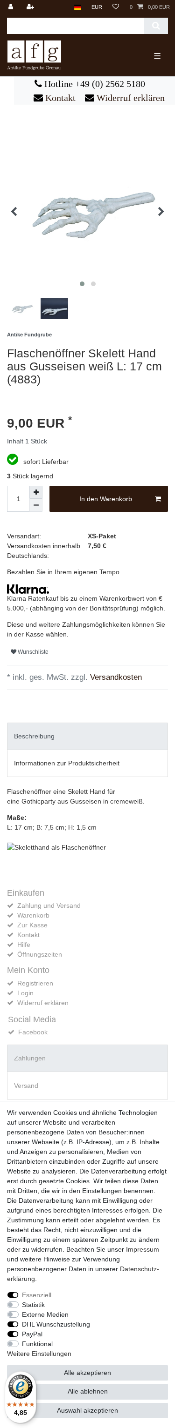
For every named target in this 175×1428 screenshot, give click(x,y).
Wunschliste (32, 652)
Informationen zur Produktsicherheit (66, 763)
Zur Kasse (32, 925)
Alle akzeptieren (87, 1372)
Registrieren (35, 983)
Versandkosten (115, 677)
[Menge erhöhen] (35, 492)
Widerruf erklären (129, 97)
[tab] (87, 736)
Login (25, 993)
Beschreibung (34, 736)
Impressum (142, 1249)
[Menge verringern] (35, 505)
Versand (26, 1085)
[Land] (77, 7)
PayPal (32, 1334)
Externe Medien (45, 1314)
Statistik (33, 1304)
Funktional (37, 1344)
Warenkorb (33, 915)
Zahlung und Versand (49, 905)
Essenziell (36, 1295)
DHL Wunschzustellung (56, 1324)
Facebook (33, 1032)
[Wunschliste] (115, 7)
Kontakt (59, 97)
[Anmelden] (11, 7)
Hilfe (23, 944)
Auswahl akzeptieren (87, 1410)
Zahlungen (30, 1058)
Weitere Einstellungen (39, 1353)
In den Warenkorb (105, 499)
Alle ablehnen (88, 1391)
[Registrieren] (31, 7)
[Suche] (156, 26)
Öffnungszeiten (39, 954)
